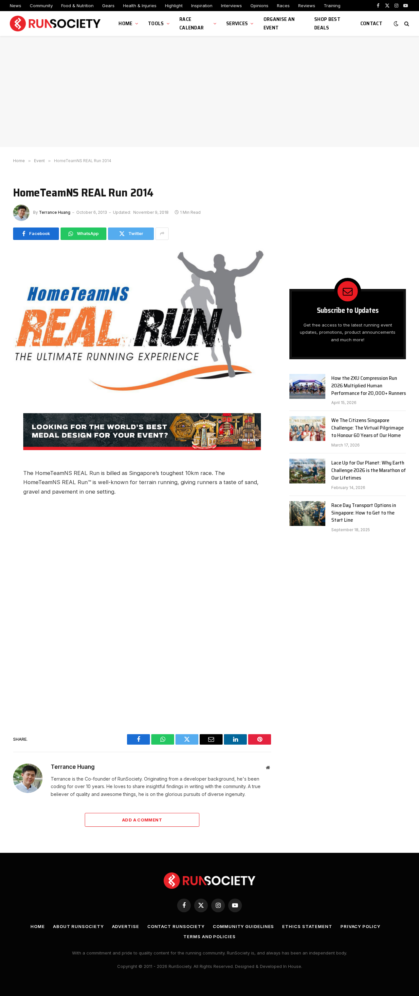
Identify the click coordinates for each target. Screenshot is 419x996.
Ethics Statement (307, 926)
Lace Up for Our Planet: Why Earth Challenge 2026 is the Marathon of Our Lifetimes (368, 470)
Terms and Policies (209, 936)
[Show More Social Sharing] (162, 234)
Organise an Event (279, 23)
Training (332, 5)
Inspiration (201, 5)
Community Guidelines (243, 926)
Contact (371, 23)
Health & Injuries (139, 5)
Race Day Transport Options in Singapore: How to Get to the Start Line (363, 513)
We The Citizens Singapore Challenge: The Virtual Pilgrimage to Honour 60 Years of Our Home (367, 428)
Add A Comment (142, 819)
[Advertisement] (209, 91)
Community (41, 5)
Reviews (306, 5)
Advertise (125, 926)
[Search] (406, 23)
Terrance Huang (54, 212)
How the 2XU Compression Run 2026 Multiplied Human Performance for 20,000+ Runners (368, 386)
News (15, 5)
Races (283, 5)
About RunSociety (78, 926)
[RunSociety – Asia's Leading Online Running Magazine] (56, 23)
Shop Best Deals (327, 23)
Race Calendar (191, 23)
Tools (156, 23)
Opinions (259, 5)
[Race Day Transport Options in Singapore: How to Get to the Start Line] (307, 513)
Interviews (231, 5)
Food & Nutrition (77, 5)
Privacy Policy (360, 926)
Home (125, 23)
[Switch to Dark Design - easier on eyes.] (396, 23)
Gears (108, 5)
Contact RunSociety (176, 926)
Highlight (174, 5)
